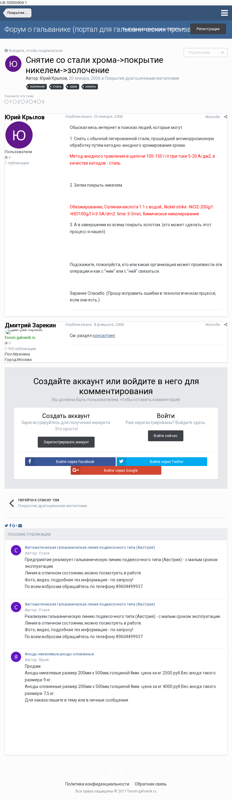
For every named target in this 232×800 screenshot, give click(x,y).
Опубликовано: (94, 116)
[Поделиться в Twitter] (6, 525)
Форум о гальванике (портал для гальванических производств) (108, 29)
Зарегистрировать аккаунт (66, 442)
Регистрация (208, 29)
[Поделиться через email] (20, 525)
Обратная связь (151, 784)
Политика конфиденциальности (97, 784)
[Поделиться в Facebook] (10, 525)
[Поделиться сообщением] (225, 116)
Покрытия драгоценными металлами (142, 78)
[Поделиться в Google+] (14, 525)
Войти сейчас (166, 436)
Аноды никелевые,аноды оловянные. (60, 654)
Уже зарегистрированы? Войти (152, 29)
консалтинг (104, 335)
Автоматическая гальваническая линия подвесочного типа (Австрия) (90, 547)
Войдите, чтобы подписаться (36, 50)
